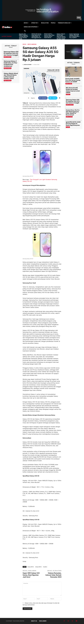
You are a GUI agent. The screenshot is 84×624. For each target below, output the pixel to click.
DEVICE (24, 44)
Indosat (68, 94)
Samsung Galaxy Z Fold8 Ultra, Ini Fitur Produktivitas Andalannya (10, 63)
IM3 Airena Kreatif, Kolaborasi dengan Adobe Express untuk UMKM (73, 90)
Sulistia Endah (27, 64)
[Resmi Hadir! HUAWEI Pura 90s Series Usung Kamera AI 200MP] (73, 72)
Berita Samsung (7, 68)
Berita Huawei (69, 83)
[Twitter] (72, 621)
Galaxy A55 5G (38, 566)
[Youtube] (76, 621)
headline (45, 566)
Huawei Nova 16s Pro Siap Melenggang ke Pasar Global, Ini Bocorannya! (72, 112)
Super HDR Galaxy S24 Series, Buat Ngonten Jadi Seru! (31, 575)
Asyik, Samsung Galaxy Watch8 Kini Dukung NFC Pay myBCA (74, 35)
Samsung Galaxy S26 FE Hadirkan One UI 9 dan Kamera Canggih (11, 53)
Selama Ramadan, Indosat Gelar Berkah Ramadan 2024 (53, 575)
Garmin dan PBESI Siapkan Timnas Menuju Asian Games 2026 (23, 36)
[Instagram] (68, 621)
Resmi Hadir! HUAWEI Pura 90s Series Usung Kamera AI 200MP (72, 80)
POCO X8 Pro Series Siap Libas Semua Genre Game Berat (49, 35)
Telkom (67, 127)
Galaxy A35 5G (30, 566)
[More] (59, 98)
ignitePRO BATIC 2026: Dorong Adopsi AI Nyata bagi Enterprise (73, 123)
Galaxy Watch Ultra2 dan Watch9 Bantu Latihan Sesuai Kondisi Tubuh (61, 36)
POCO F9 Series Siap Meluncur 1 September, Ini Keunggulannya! (36, 35)
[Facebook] (64, 621)
